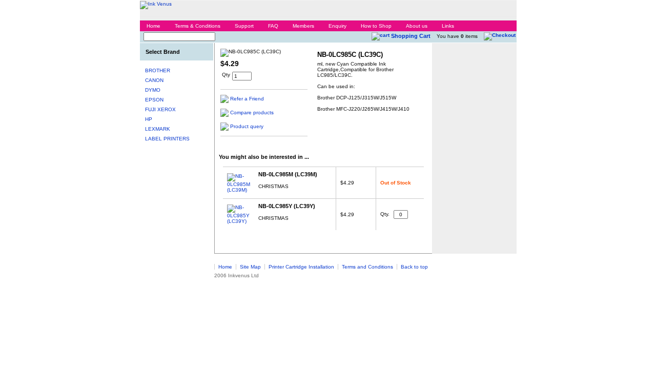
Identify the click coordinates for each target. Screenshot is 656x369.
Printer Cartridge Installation (301, 267)
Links (448, 26)
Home (153, 26)
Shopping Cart (410, 36)
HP (148, 119)
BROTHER (157, 70)
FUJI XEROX (160, 109)
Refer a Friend (247, 98)
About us (416, 26)
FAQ (273, 26)
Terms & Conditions (197, 26)
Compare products (252, 112)
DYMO (152, 90)
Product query (246, 126)
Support (244, 26)
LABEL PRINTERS (167, 138)
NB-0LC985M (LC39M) (287, 174)
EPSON (154, 99)
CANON (154, 80)
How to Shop (376, 26)
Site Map (250, 267)
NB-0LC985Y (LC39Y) (286, 206)
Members (303, 26)
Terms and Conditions (367, 267)
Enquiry (337, 26)
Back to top (414, 267)
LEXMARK (157, 129)
